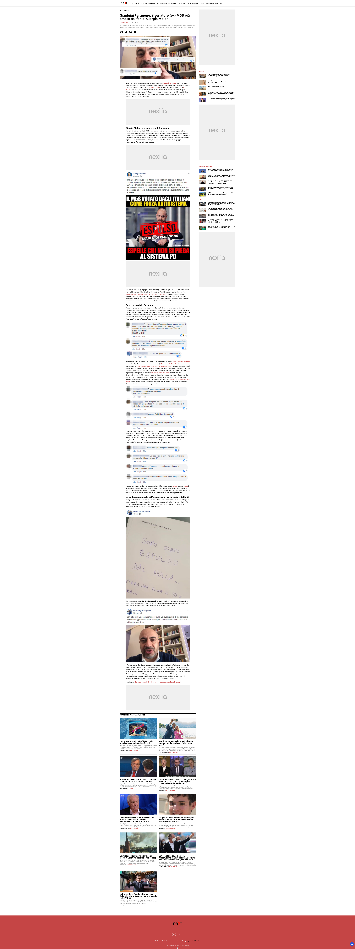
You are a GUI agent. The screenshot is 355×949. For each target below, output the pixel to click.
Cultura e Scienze (163, 3)
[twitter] (126, 33)
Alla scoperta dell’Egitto (216, 86)
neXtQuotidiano (125, 750)
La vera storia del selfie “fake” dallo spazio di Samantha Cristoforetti (136, 742)
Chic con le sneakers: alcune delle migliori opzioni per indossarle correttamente (219, 75)
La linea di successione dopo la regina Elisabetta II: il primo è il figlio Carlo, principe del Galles (220, 221)
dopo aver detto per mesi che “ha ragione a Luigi (154, 366)
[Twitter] (178, 933)
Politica (144, 3)
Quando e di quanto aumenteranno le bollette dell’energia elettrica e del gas (220, 209)
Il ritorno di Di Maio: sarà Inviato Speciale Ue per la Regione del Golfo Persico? (221, 176)
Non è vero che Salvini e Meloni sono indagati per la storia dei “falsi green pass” (176, 743)
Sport (183, 3)
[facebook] (121, 33)
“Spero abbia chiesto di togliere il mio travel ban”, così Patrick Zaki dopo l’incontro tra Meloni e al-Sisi (220, 182)
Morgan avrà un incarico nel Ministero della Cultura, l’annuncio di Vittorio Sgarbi (221, 188)
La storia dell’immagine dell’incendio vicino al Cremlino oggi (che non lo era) (138, 857)
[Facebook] (173, 933)
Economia (151, 3)
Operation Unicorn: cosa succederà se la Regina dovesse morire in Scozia (221, 227)
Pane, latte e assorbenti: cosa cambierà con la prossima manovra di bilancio (221, 170)
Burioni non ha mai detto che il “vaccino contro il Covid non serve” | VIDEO (138, 780)
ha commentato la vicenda (160, 373)
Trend (202, 3)
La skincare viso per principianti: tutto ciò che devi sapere (221, 81)
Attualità (135, 3)
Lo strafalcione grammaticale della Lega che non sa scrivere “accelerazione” (221, 99)
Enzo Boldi (123, 788)
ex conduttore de (153, 87)
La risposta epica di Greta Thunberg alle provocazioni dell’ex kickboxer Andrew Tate (221, 93)
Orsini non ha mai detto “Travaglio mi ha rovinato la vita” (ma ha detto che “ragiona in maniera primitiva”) (177, 781)
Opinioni (195, 3)
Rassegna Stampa (212, 3)
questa (174, 486)
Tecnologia (175, 3)
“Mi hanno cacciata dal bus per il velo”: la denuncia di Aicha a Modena (221, 193)
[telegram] (135, 33)
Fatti (189, 3)
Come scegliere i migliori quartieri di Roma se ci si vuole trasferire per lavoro (221, 215)
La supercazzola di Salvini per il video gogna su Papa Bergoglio (158, 682)
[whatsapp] (130, 33)
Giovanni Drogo (124, 22)
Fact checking (124, 10)
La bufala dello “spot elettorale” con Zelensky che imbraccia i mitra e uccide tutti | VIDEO (138, 896)
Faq (221, 3)
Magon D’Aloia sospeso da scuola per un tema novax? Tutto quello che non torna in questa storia (176, 820)
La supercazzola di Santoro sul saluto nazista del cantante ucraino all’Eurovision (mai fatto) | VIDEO (137, 820)
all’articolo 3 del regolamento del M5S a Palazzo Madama (146, 294)
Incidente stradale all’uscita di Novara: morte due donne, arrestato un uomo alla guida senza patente (221, 203)
